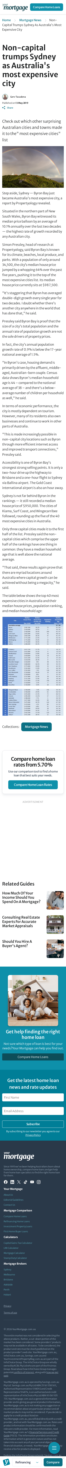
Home (6, 20)
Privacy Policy (33, 1135)
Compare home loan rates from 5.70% (33, 762)
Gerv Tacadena (18, 96)
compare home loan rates (33, 785)
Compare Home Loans (46, 7)
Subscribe (33, 1124)
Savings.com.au (52, 1455)
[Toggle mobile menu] (54, 1448)
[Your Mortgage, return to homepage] (16, 7)
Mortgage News (30, 20)
